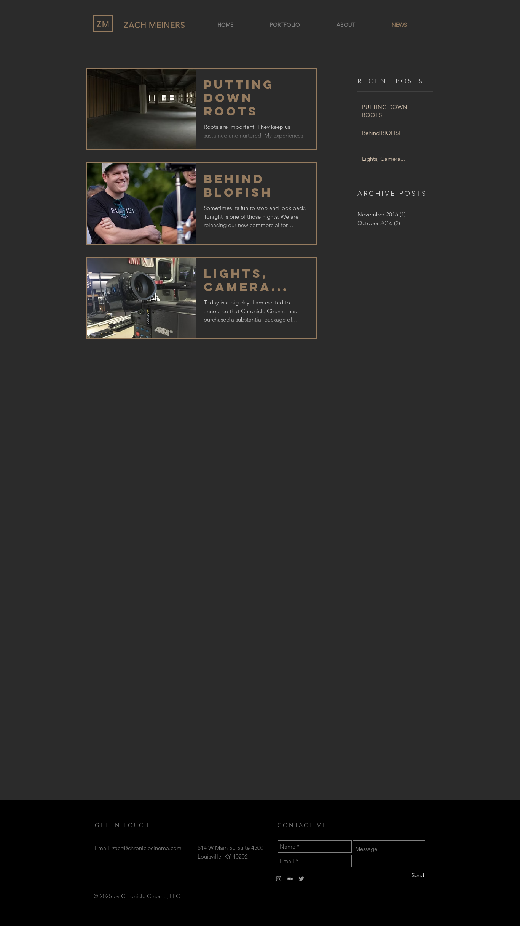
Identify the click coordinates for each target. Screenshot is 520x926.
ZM (103, 24)
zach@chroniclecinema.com (147, 848)
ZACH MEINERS (154, 25)
